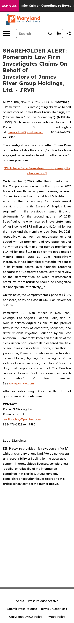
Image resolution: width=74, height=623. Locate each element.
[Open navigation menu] (6, 33)
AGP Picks (9, 5)
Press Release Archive (43, 601)
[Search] (50, 33)
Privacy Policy (55, 617)
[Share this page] (68, 33)
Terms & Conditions (54, 609)
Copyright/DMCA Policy (25, 617)
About (20, 601)
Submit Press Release (22, 609)
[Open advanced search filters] (58, 33)
